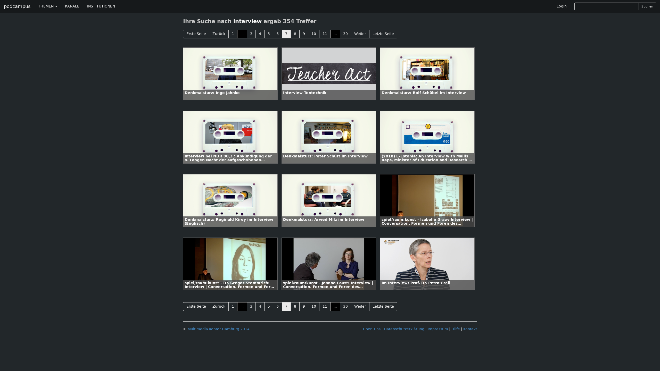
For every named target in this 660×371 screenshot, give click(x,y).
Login (562, 6)
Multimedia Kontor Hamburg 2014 (219, 329)
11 (325, 34)
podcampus (17, 6)
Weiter (360, 34)
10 (313, 34)
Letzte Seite (383, 34)
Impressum (438, 329)
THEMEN (46, 6)
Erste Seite (196, 34)
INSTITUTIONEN (101, 6)
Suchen (647, 6)
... (242, 34)
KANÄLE (72, 6)
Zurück (218, 34)
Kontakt (470, 329)
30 (345, 34)
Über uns (372, 329)
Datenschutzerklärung (404, 329)
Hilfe (455, 329)
